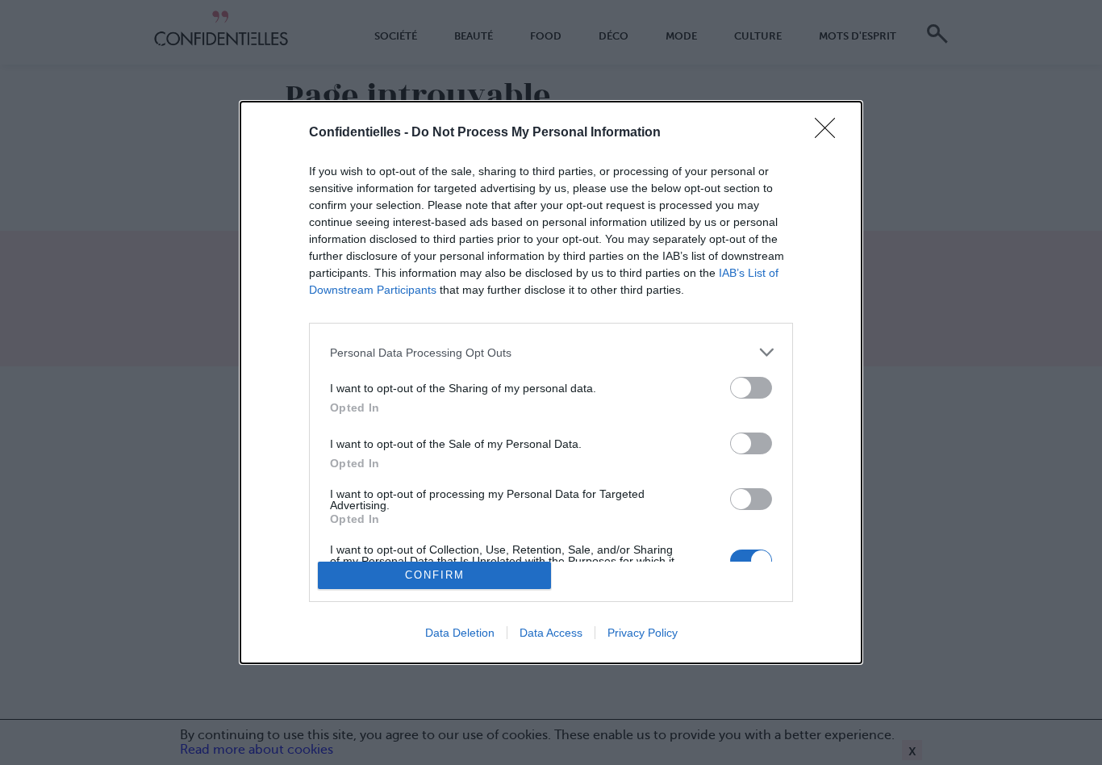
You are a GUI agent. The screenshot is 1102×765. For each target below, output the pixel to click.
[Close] (830, 133)
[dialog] (551, 382)
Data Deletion (460, 632)
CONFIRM (435, 575)
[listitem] (551, 352)
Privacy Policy (642, 632)
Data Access (551, 632)
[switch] (751, 388)
